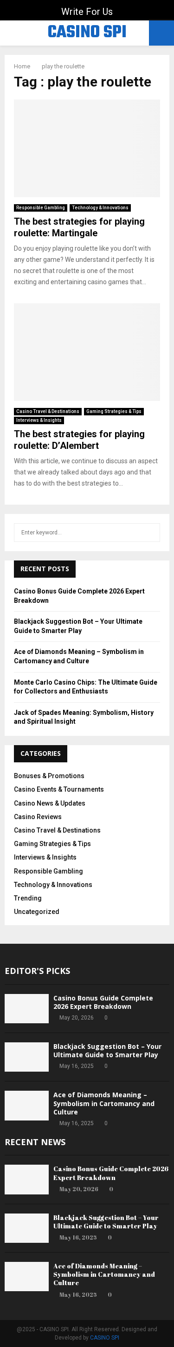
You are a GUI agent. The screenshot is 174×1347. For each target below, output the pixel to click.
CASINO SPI (87, 33)
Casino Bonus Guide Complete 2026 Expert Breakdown (103, 1002)
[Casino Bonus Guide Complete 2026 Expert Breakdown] (27, 1008)
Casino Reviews (38, 816)
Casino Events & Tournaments (59, 789)
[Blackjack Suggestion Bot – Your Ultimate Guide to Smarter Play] (27, 1057)
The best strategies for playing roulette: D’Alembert (79, 439)
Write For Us (87, 11)
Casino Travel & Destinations (47, 411)
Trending (28, 898)
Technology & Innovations (100, 207)
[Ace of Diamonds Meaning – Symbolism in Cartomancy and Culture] (27, 1105)
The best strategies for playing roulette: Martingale (79, 227)
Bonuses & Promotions (49, 776)
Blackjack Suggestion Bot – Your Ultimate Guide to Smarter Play (107, 1050)
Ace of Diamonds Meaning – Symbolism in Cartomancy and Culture (104, 1103)
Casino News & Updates (49, 803)
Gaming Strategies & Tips (114, 411)
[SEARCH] (150, 532)
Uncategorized (36, 911)
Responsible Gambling (40, 207)
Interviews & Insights (39, 420)
